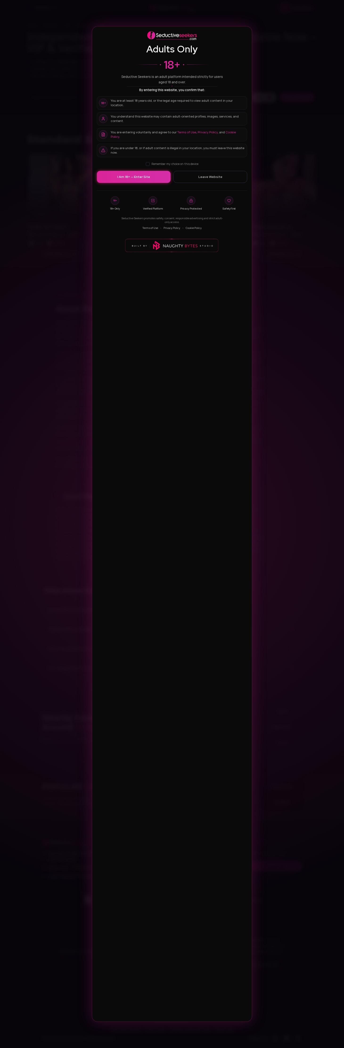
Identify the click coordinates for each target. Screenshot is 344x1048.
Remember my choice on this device (175, 164)
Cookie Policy (194, 228)
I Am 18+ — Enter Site (133, 177)
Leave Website (210, 177)
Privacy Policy (208, 132)
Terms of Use (186, 132)
